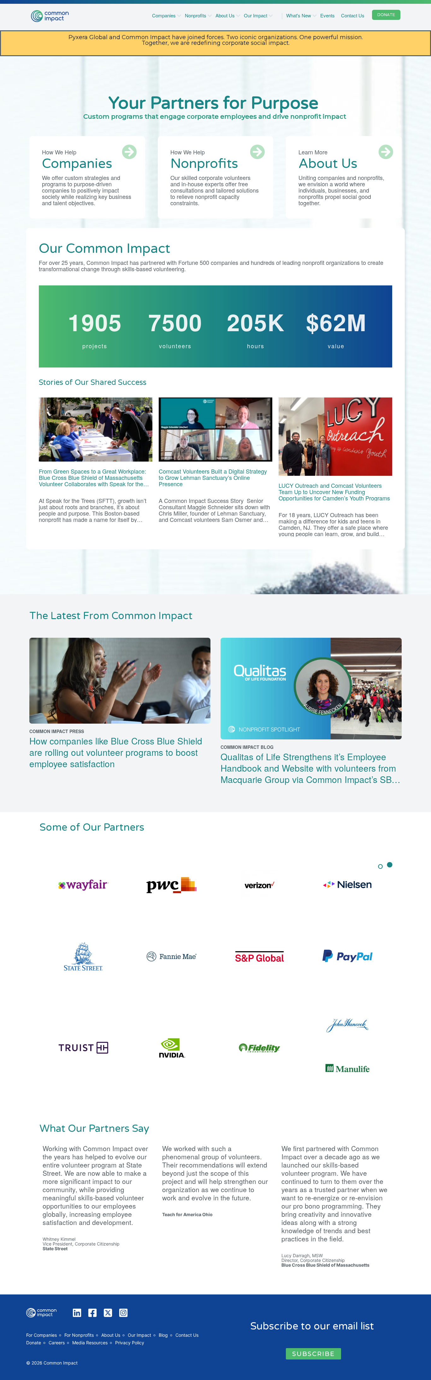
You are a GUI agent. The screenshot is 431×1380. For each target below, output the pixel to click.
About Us (225, 15)
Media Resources (90, 1342)
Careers (57, 1342)
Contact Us (352, 15)
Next (396, 976)
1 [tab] (380, 868)
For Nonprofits (79, 1335)
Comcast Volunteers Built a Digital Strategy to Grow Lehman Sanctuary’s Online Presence (213, 477)
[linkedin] (78, 1312)
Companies (164, 15)
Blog (163, 1335)
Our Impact (255, 15)
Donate (33, 1342)
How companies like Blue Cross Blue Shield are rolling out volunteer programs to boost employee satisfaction (115, 752)
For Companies (41, 1335)
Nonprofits (195, 15)
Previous (35, 976)
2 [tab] (390, 868)
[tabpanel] (215, 976)
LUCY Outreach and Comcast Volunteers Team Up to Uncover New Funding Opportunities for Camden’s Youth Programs (335, 491)
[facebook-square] (94, 1312)
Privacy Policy (129, 1342)
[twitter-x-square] (109, 1312)
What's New (298, 15)
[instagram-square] (125, 1312)
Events (327, 15)
